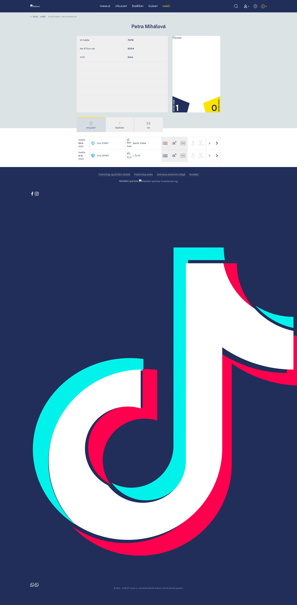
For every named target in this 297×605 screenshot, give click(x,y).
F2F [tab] (148, 128)
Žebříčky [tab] (119, 128)
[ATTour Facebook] (32, 193)
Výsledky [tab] (91, 128)
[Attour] (35, 5)
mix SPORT (103, 155)
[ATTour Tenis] (37, 584)
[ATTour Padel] (32, 584)
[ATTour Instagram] (37, 193)
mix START (102, 143)
